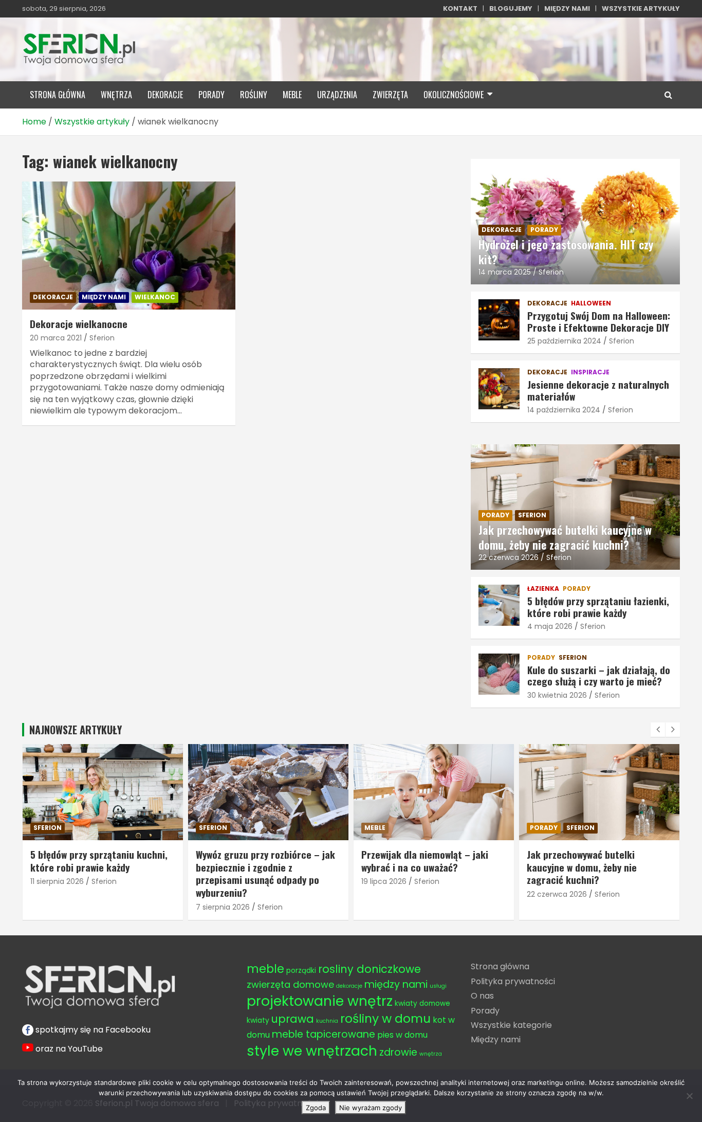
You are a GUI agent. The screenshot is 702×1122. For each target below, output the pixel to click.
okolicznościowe (453, 94)
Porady (485, 1011)
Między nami (496, 1039)
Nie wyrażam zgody (370, 1107)
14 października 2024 (563, 410)
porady (211, 94)
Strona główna (500, 966)
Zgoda (316, 1107)
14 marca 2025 (504, 272)
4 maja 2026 (549, 626)
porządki (301, 970)
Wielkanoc (155, 297)
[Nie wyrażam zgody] (689, 1096)
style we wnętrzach (312, 1050)
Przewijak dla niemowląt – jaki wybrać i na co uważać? (329, 860)
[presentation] (658, 729)
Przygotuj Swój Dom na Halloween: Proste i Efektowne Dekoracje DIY (598, 321)
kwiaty (258, 1020)
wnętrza (116, 94)
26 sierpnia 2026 (626, 881)
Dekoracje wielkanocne (78, 323)
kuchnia (327, 1021)
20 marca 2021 (56, 338)
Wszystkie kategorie (511, 1025)
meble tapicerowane (323, 1034)
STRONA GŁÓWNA (57, 94)
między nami (104, 297)
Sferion (102, 338)
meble (292, 94)
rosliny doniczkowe (369, 969)
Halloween (591, 303)
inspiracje (590, 372)
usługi (438, 986)
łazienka (543, 589)
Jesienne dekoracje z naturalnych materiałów (598, 390)
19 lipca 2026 (288, 881)
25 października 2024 (564, 341)
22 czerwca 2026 (508, 557)
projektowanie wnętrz (320, 1000)
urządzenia (337, 94)
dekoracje (165, 94)
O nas (482, 996)
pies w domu (402, 1035)
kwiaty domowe (422, 1003)
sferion (532, 515)
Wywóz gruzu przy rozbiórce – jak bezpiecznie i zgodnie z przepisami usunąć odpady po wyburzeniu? (169, 873)
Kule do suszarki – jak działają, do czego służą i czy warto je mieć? (598, 675)
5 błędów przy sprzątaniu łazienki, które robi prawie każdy (598, 606)
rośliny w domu (385, 1018)
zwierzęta (390, 94)
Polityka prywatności (513, 981)
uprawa (292, 1018)
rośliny (253, 94)
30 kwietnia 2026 (557, 695)
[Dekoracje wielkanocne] (129, 245)
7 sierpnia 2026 (127, 907)
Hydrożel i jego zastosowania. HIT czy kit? (565, 251)
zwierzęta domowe (290, 984)
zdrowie (398, 1052)
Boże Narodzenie (631, 827)
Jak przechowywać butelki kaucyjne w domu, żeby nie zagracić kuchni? (565, 537)
